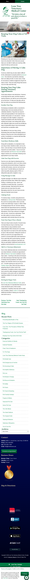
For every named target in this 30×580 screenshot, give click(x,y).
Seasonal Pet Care (8, 401)
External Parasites (7, 344)
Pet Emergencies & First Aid (10, 362)
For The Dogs (6, 352)
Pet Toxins (5, 387)
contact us (15, 290)
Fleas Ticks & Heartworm (9, 348)
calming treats (11, 199)
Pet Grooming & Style (8, 366)
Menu (7, 1)
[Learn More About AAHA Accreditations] (15, 510)
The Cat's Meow (7, 408)
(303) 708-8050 (9, 442)
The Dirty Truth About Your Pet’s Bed (6, 302)
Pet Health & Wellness (8, 369)
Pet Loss (5, 373)
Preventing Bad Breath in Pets (10, 319)
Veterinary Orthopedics (8, 423)
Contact (22, 1)
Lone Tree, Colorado (16, 564)
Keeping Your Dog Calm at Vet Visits (12, 335)
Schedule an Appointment (9, 451)
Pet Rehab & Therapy (8, 376)
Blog (3, 314)
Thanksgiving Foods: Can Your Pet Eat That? (21, 302)
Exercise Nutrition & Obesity (10, 341)
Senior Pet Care (7, 405)
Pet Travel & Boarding (8, 391)
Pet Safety (5, 384)
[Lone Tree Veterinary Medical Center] (6, 11)
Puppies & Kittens (7, 398)
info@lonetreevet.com (10, 446)
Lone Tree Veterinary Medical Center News (14, 355)
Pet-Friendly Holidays (8, 394)
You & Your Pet (7, 426)
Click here (5, 578)
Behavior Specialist (17, 151)
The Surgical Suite (7, 416)
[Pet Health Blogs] (9, 473)
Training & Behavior (8, 419)
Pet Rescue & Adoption (9, 380)
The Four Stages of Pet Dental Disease (13, 323)
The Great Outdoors (8, 412)
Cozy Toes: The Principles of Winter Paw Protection (13, 327)
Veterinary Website (12, 557)
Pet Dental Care (7, 359)
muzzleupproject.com (19, 244)
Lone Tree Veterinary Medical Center (12, 282)
